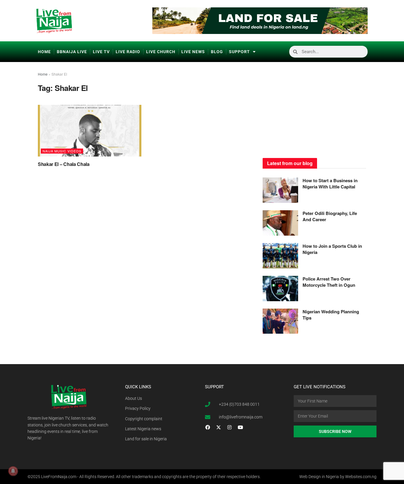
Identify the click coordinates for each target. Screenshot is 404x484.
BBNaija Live (72, 51)
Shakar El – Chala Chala (64, 164)
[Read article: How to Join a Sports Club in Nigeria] (280, 255)
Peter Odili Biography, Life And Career (330, 216)
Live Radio (128, 51)
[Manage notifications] (13, 471)
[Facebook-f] (207, 427)
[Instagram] (229, 427)
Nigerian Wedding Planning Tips (331, 314)
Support (239, 51)
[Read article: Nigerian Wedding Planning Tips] (280, 321)
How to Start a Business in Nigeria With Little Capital (330, 183)
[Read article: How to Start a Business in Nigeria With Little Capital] (280, 190)
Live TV (101, 51)
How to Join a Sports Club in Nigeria (332, 249)
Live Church (160, 51)
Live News (193, 51)
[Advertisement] (314, 108)
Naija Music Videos (62, 151)
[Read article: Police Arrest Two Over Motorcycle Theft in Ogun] (280, 288)
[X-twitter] (218, 427)
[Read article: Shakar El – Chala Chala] (89, 131)
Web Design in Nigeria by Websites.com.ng (337, 476)
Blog (217, 51)
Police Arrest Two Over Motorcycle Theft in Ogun (329, 282)
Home (44, 51)
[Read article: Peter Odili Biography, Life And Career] (280, 223)
